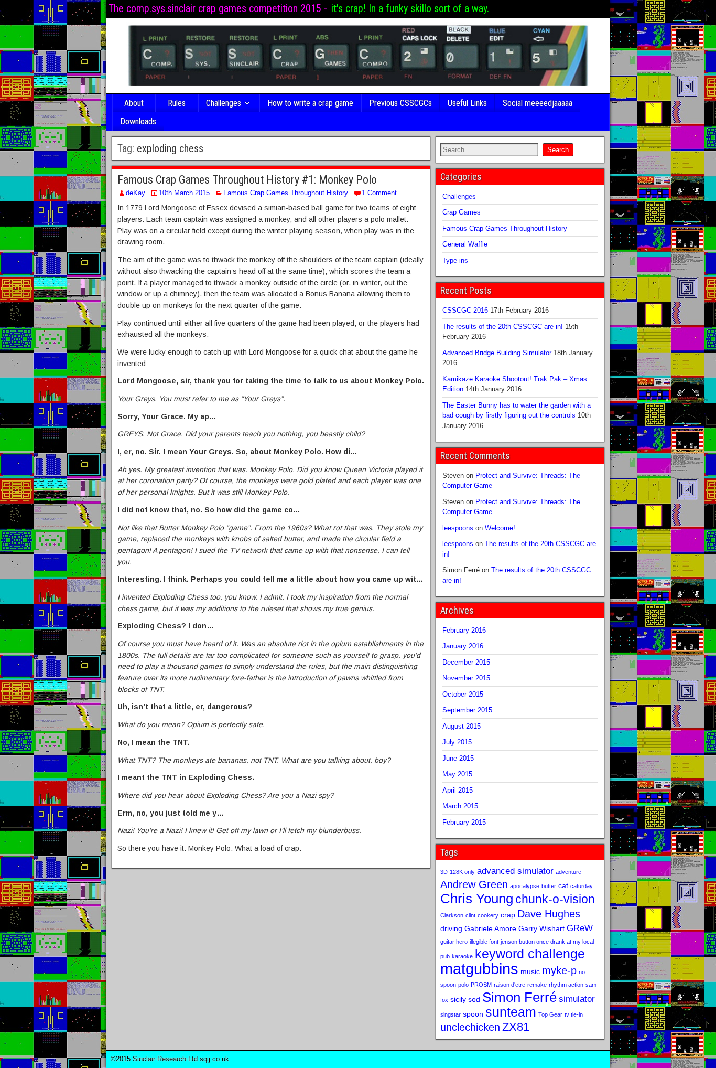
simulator (577, 999)
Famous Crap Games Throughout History (285, 193)
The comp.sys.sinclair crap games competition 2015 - (218, 8)
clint (470, 915)
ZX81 (515, 1026)
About (134, 103)
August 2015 (461, 726)
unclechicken (470, 1027)
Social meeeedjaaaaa (537, 103)
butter (548, 886)
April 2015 (457, 790)
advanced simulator (515, 871)
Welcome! (500, 528)
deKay (135, 193)
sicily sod (465, 999)
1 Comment (379, 193)
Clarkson (451, 915)
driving (451, 928)
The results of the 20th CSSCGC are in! (502, 326)
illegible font (484, 941)
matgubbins (479, 968)
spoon (473, 1014)
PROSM (481, 984)
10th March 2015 (184, 193)
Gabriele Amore (490, 928)
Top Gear (550, 1014)
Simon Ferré (519, 997)
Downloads (138, 121)
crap (508, 915)
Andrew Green (474, 884)
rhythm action (566, 984)
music (530, 971)
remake (537, 984)
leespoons (457, 528)
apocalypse (524, 886)
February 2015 (464, 822)
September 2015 (467, 710)
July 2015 (457, 742)
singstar (450, 1014)
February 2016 (464, 630)
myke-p (559, 970)
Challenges (223, 103)
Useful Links (467, 103)
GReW (580, 928)
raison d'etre (509, 984)
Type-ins (455, 260)
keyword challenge (530, 954)
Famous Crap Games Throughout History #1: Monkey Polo (247, 179)
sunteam (510, 1012)
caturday (581, 886)
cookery (488, 915)
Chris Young (476, 898)
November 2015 (466, 678)
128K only (462, 872)
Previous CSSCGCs (400, 103)
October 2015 (462, 694)
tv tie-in (574, 1014)
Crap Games (461, 212)
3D (444, 872)
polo (463, 984)
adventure (568, 872)
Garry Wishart (541, 928)
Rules (177, 103)
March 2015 (460, 806)
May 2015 (457, 774)
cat (563, 885)
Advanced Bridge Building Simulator (496, 353)
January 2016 (462, 646)
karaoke (462, 956)
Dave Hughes (548, 914)
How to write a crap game (310, 103)
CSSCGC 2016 (465, 310)
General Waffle (464, 244)
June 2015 (458, 758)
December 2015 (466, 662)
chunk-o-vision (555, 899)
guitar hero (454, 941)
